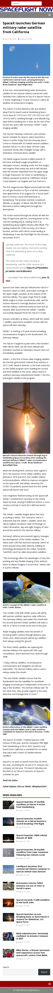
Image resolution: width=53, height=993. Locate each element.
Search (6, 967)
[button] (49, 15)
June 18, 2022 (10, 39)
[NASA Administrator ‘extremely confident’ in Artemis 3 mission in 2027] (8, 936)
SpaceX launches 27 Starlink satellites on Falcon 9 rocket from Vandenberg (30, 804)
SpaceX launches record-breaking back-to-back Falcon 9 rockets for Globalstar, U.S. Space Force (32, 918)
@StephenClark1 (39, 786)
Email (5, 780)
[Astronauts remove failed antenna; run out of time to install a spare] (8, 886)
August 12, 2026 (24, 959)
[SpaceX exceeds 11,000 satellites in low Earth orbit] (8, 903)
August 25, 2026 (24, 810)
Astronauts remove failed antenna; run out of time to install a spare (30, 885)
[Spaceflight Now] (26, 10)
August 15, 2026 (24, 925)
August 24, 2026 (24, 827)
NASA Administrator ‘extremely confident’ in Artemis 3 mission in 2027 (32, 936)
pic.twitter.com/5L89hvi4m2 (19, 271)
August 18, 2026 (24, 891)
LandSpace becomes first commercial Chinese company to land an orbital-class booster (33, 869)
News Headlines (12, 795)
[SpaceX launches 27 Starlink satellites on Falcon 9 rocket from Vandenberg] (8, 805)
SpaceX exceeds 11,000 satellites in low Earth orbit (33, 901)
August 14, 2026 (24, 942)
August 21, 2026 (24, 841)
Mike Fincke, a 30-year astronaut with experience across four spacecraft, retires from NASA (33, 953)
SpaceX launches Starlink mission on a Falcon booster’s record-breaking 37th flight (31, 821)
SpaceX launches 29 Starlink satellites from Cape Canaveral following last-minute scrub (32, 852)
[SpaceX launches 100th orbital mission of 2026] (8, 838)
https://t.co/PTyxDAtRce (37, 267)
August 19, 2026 (24, 875)
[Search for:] (26, 3)
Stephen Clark (26, 39)
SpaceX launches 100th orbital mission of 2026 (31, 836)
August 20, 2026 (24, 858)
